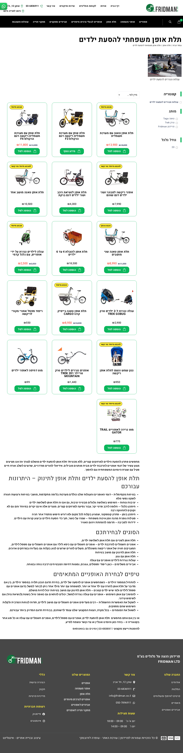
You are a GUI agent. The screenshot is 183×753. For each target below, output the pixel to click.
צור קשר (50, 6)
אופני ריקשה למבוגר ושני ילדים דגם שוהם (117, 193)
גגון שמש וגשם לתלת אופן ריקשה (117, 371)
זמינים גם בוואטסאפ (85, 628)
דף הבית (115, 6)
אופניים (86, 683)
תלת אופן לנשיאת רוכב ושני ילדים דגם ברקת (71, 193)
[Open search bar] (170, 22)
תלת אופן (167, 45)
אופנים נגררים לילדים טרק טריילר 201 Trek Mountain (72, 373)
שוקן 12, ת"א (13, 6)
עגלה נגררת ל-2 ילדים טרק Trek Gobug (117, 312)
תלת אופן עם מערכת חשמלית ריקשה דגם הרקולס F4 (27, 136)
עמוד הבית (177, 45)
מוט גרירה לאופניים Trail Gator (117, 431)
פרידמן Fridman (166, 126)
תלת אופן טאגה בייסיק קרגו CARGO (71, 312)
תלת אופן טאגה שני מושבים (116, 253)
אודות (104, 6)
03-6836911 (32, 6)
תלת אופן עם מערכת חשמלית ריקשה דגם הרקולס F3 (72, 136)
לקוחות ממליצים (87, 6)
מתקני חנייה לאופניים (78, 710)
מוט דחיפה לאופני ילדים (27, 370)
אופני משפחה (82, 688)
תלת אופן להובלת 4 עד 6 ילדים (71, 253)
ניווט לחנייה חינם (12, 11)
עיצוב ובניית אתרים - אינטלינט (22, 738)
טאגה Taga (168, 118)
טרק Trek (169, 122)
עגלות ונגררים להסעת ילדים (165, 79)
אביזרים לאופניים (80, 705)
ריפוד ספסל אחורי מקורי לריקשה (27, 312)
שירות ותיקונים (67, 6)
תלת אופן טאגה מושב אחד (27, 192)
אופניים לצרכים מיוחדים (77, 699)
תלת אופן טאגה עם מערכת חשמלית (116, 134)
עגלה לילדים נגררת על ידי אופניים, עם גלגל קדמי (27, 253)
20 (173, 147)
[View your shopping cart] (179, 22)
